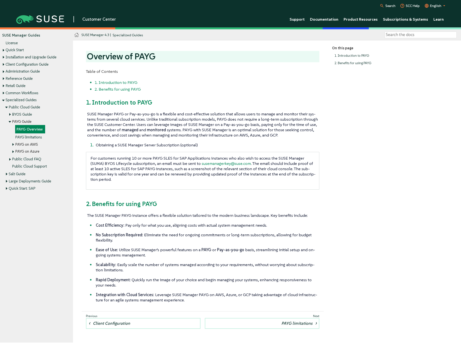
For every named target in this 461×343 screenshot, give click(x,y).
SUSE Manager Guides (21, 35)
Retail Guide (15, 85)
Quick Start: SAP (22, 188)
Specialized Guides (21, 100)
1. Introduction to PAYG (351, 56)
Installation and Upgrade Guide (31, 57)
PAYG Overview (30, 129)
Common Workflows (22, 93)
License (12, 43)
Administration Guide (23, 71)
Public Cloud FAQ (26, 159)
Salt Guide (17, 174)
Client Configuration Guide (27, 64)
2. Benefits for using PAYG (352, 63)
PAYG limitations (28, 137)
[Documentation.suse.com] (76, 35)
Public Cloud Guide (24, 107)
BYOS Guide (22, 114)
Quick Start (15, 50)
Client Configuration (111, 323)
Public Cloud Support (29, 166)
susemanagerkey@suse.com (226, 163)
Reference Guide (19, 78)
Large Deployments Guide (30, 181)
